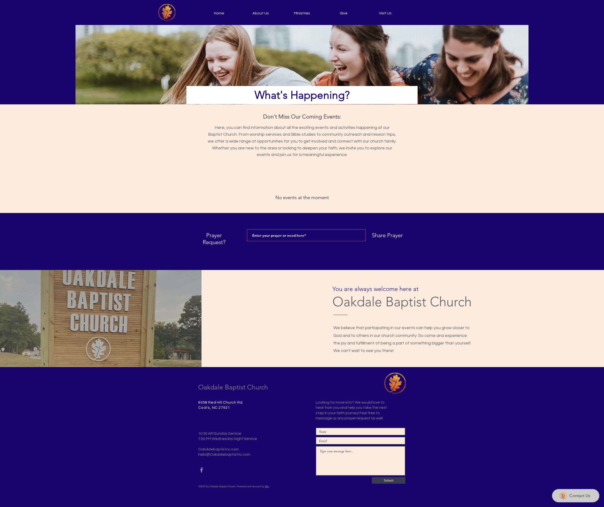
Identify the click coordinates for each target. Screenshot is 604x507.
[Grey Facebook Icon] (201, 470)
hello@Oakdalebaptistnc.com (224, 454)
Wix (267, 486)
